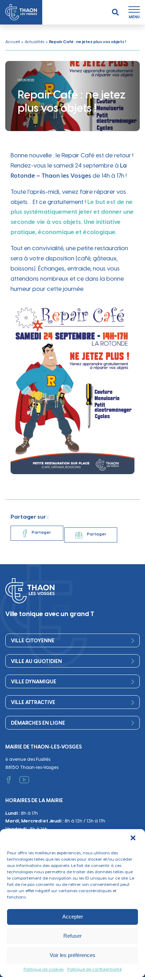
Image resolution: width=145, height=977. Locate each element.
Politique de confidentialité (94, 969)
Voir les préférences (72, 955)
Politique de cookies (44, 969)
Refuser (72, 936)
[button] (134, 838)
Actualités (34, 41)
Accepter (72, 917)
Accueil (12, 41)
